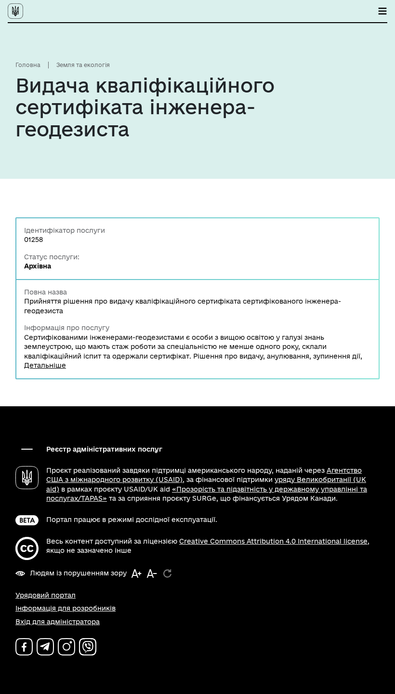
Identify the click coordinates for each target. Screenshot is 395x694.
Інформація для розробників (65, 608)
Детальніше (45, 365)
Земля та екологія (83, 65)
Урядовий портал (45, 595)
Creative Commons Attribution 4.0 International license (273, 541)
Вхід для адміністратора (57, 622)
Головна (27, 65)
